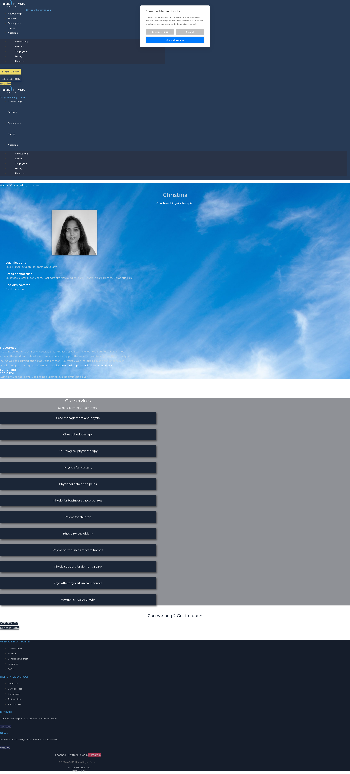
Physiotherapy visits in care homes (78, 583)
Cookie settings (160, 31)
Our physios (14, 23)
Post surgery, (52, 277)
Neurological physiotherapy (78, 451)
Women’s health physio (78, 599)
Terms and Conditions (78, 767)
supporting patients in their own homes (87, 365)
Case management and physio (78, 418)
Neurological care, (73, 277)
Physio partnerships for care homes (78, 550)
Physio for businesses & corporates (78, 500)
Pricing (11, 28)
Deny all (190, 32)
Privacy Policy (77, 771)
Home (4, 185)
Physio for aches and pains (78, 484)
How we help (15, 13)
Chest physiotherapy (78, 434)
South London (14, 289)
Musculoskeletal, (16, 277)
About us (13, 33)
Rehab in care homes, (99, 277)
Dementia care (123, 277)
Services (12, 18)
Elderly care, (35, 277)
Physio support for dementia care (78, 566)
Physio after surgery (78, 467)
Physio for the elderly (78, 533)
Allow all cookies (175, 39)
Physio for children (78, 517)
